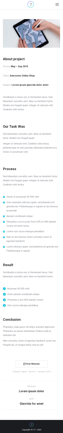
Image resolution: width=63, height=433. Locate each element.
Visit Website (32, 364)
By (32, 371)
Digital (24, 371)
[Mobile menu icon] (57, 4)
